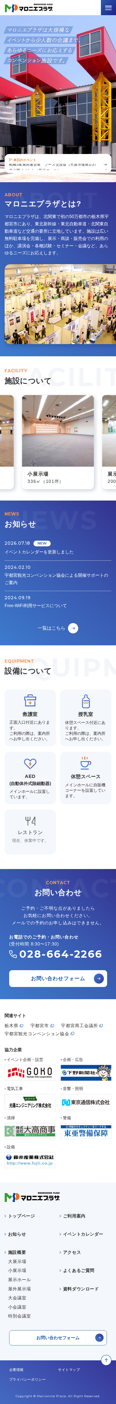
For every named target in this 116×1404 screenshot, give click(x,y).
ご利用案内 (74, 1216)
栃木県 (11, 1026)
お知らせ (17, 1234)
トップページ (21, 1216)
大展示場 (17, 1261)
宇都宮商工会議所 (79, 1026)
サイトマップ (69, 1370)
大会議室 (17, 1298)
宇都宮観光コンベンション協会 (37, 1034)
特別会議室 (19, 1316)
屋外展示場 (19, 1289)
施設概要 (17, 1252)
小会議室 (17, 1307)
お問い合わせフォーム (58, 979)
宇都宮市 (39, 1026)
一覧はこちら (51, 628)
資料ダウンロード (80, 1289)
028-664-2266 (61, 954)
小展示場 (17, 1270)
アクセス (72, 1252)
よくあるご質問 (78, 1270)
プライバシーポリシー (27, 1379)
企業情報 (16, 1370)
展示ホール (19, 1280)
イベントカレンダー (83, 1234)
